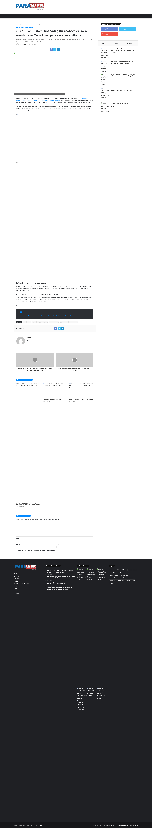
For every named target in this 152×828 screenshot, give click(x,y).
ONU (58, 322)
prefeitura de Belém (130, 580)
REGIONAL (84, 16)
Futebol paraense (124, 575)
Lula (120, 577)
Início (18, 24)
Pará (31, 27)
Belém (24, 322)
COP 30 (29, 322)
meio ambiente (52, 322)
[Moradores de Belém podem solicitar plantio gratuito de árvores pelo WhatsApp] (55, 390)
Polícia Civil (112, 580)
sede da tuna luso (64, 322)
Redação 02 (22, 44)
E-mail (18, 544)
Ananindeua (112, 569)
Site (57, 544)
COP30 (22, 27)
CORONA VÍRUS (63, 16)
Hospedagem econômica (43, 322)
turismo (76, 322)
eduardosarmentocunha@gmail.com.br (128, 825)
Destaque (34, 322)
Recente (116, 43)
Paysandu (129, 577)
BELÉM (22, 24)
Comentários (130, 43)
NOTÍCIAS (22, 16)
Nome (18, 538)
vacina (111, 583)
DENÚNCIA (37, 16)
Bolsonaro (124, 569)
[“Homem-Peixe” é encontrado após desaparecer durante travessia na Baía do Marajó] (105, 107)
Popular (104, 43)
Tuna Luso (71, 322)
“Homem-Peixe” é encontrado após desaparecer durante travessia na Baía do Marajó (122, 105)
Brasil (130, 569)
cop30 (135, 569)
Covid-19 (119, 572)
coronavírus (112, 572)
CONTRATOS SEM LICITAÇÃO (49, 16)
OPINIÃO (77, 16)
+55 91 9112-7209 (110, 825)
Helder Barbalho (113, 577)
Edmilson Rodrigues (114, 575)
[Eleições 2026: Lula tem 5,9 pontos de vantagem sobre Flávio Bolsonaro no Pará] (101, 694)
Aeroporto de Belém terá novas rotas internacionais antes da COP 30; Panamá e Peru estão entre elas (48, 316)
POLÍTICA (30, 16)
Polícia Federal (120, 580)
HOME (16, 16)
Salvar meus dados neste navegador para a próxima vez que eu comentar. (36, 550)
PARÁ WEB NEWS (38, 825)
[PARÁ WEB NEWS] (30, 6)
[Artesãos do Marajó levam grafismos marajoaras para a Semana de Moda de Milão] (28, 442)
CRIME (71, 16)
